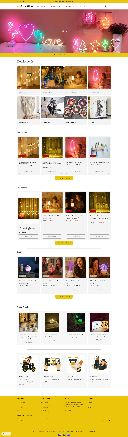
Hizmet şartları (79, 431)
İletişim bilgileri (70, 431)
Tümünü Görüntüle (64, 178)
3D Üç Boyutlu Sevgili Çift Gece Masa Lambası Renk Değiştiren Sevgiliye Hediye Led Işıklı (99, 282)
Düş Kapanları (47, 122)
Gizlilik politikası (51, 431)
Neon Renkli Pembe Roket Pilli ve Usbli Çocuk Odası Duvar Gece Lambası (75, 161)
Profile (90, 408)
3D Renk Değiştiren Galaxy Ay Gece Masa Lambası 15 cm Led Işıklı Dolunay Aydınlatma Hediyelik (28, 282)
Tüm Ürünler (64, 31)
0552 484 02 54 (77, 402)
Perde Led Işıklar (48, 92)
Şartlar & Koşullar (46, 411)
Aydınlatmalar (21, 402)
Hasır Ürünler (70, 122)
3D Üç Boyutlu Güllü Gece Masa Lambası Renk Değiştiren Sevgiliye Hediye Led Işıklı (75, 282)
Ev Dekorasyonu (22, 405)
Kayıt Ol (90, 405)
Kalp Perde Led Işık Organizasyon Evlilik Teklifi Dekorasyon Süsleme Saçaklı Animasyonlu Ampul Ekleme (28, 228)
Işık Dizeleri (22, 92)
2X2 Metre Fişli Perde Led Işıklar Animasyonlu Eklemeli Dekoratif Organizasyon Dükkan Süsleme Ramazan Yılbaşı (52, 163)
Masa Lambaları (71, 92)
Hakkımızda (44, 402)
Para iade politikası (90, 431)
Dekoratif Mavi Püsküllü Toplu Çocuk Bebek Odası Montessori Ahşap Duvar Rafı (99, 161)
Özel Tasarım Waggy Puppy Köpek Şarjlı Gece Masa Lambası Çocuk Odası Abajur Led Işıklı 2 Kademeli (52, 217)
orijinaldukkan (41, 431)
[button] (82, 6)
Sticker (92, 122)
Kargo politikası (61, 431)
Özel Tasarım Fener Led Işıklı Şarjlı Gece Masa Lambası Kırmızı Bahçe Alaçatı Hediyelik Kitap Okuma (75, 217)
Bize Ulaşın (68, 410)
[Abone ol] (46, 420)
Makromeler (22, 122)
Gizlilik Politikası (46, 408)
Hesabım (90, 402)
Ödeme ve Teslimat (46, 405)
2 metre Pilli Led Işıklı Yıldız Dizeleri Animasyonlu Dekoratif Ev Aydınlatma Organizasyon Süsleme (27, 162)
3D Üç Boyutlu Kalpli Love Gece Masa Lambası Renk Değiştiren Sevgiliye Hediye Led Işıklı (52, 282)
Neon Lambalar (94, 92)
